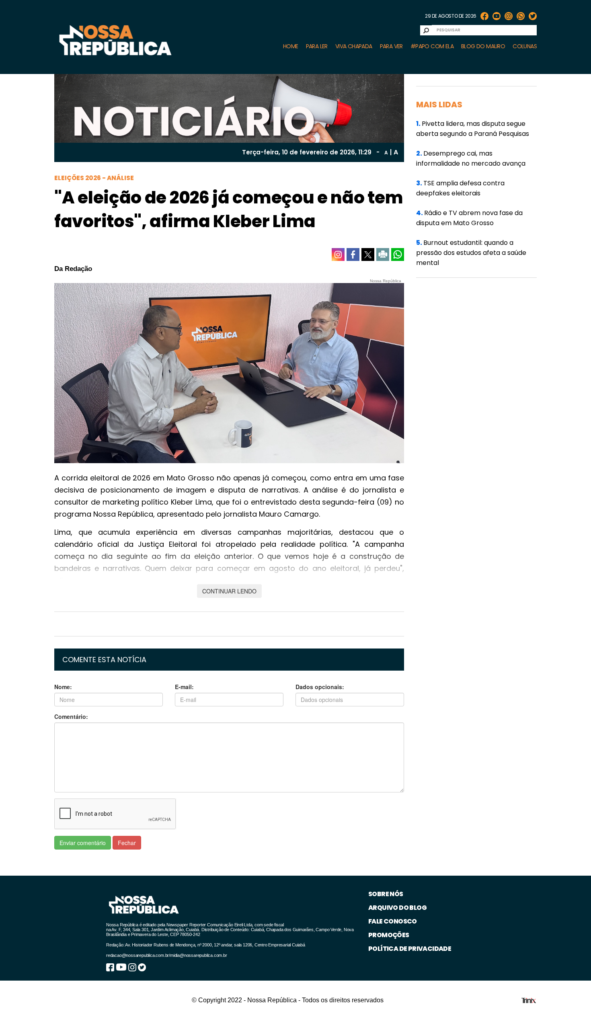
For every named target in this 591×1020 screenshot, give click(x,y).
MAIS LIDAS (439, 104)
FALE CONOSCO (392, 921)
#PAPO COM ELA (432, 46)
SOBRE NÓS (385, 894)
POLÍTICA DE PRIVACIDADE (409, 948)
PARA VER (391, 46)
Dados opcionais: (320, 687)
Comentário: (71, 716)
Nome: (63, 687)
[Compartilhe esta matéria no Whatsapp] (397, 254)
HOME (290, 46)
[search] (426, 30)
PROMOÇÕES (388, 935)
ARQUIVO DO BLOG (397, 907)
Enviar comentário (83, 843)
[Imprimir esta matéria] (382, 254)
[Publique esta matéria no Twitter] (367, 254)
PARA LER (317, 46)
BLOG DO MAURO (483, 46)
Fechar (127, 843)
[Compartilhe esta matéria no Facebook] (353, 254)
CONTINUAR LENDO (229, 591)
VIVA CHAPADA (353, 46)
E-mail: (184, 687)
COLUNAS (525, 46)
